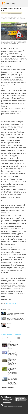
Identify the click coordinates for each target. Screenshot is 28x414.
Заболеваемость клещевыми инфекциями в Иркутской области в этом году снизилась (13, 371)
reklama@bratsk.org (7, 402)
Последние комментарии (8, 387)
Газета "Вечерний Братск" (11, 303)
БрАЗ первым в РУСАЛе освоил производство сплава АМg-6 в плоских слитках (13, 362)
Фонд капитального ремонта (14, 13)
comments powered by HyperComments (11, 334)
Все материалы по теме (6, 329)
